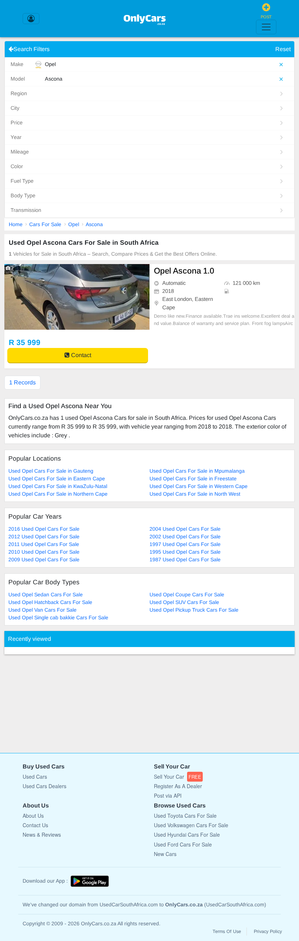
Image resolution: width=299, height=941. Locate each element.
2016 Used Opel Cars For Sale (43, 529)
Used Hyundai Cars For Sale (187, 834)
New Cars (165, 853)
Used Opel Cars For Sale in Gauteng (50, 471)
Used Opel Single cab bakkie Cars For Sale (58, 617)
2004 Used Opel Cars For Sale (185, 529)
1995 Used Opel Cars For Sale (185, 552)
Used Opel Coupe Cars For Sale (187, 594)
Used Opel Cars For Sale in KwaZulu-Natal (57, 486)
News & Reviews (42, 834)
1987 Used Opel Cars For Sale (185, 559)
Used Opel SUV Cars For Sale (184, 602)
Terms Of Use (227, 931)
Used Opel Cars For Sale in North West (195, 494)
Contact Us (35, 825)
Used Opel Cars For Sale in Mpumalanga (197, 471)
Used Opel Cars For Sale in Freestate (193, 478)
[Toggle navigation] (266, 27)
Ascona (94, 224)
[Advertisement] (59, 700)
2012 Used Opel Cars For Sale (43, 536)
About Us (33, 815)
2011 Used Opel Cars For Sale (43, 544)
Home (16, 224)
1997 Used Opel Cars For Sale (185, 544)
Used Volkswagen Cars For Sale (191, 825)
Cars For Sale (45, 224)
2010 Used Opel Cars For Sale (43, 552)
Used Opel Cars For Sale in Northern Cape (58, 494)
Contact (80, 355)
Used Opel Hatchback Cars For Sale (50, 602)
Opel (73, 224)
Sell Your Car (177, 776)
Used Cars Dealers (44, 786)
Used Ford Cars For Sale (183, 844)
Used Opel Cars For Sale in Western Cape (199, 486)
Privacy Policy (268, 931)
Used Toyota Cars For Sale (185, 815)
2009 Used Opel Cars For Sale (43, 559)
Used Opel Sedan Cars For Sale (45, 594)
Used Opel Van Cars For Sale (42, 610)
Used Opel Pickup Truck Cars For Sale (194, 610)
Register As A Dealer (178, 786)
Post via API (168, 795)
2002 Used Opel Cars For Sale (185, 536)
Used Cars (35, 776)
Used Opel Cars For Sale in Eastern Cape (56, 478)
